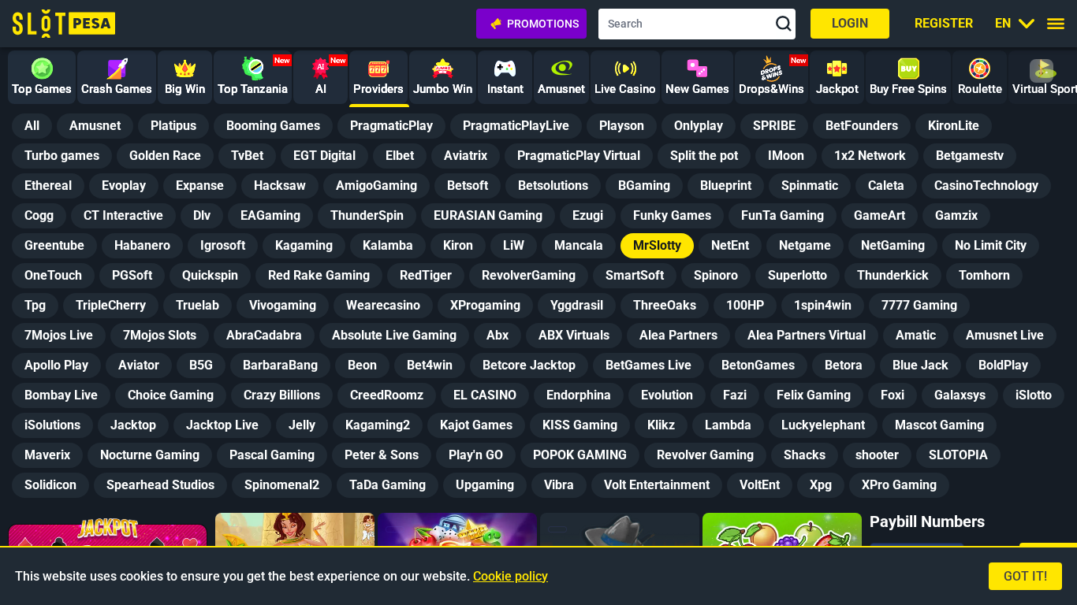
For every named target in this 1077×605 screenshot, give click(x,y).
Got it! (1025, 576)
